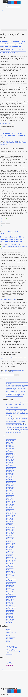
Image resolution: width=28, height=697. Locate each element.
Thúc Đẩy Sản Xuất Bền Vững (13, 651)
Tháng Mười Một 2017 (11, 501)
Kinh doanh (8, 630)
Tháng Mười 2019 (10, 484)
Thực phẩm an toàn (10, 637)
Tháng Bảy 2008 (9, 613)
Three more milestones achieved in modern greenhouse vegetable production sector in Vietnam (13, 239)
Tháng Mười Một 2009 (11, 596)
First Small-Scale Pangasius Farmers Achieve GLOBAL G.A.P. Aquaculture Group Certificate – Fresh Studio (17, 410)
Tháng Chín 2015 (10, 530)
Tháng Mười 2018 (10, 493)
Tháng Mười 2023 (10, 456)
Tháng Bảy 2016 (9, 519)
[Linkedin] (19, 2)
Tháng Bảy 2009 (9, 600)
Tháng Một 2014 (9, 557)
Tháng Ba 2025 (9, 443)
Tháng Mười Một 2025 (11, 439)
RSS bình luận (9, 663)
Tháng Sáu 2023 (9, 460)
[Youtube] (15, 2)
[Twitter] (12, 2)
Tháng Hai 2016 (9, 524)
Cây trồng (8, 633)
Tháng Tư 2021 (9, 477)
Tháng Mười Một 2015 (11, 527)
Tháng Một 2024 (9, 453)
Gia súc (7, 640)
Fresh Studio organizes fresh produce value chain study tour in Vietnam (12, 135)
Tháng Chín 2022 (10, 470)
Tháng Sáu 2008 (9, 614)
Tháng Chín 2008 (10, 611)
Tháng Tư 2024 (9, 450)
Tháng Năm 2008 (10, 616)
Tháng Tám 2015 (10, 532)
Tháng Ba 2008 (9, 617)
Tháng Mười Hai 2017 (11, 499)
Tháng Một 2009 (9, 605)
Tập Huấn (8, 652)
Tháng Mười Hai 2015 (11, 526)
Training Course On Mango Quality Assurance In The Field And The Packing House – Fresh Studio (17, 404)
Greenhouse (14, 370)
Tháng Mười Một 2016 (11, 515)
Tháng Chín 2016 (10, 518)
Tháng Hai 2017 (9, 512)
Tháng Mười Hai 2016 (11, 513)
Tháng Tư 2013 (9, 569)
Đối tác (7, 643)
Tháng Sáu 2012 (9, 574)
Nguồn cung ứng (10, 649)
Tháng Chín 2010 (10, 585)
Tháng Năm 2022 (10, 473)
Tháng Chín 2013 (10, 563)
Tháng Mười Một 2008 (11, 608)
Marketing (8, 641)
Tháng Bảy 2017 (9, 505)
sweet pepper (20, 370)
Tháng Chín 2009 (10, 597)
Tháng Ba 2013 (9, 571)
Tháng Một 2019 (9, 491)
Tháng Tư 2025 (9, 442)
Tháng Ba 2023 (9, 463)
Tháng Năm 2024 (10, 448)
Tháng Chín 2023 (10, 457)
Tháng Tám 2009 (10, 599)
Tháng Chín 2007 (10, 619)
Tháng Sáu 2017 (9, 507)
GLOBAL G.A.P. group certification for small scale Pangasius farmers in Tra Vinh (17, 414)
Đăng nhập (8, 660)
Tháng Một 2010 (9, 594)
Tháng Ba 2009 (9, 602)
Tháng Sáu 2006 (9, 622)
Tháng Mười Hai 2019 (11, 481)
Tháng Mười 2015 (10, 529)
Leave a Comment (8, 371)
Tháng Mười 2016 (10, 516)
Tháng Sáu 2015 (9, 535)
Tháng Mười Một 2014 (11, 543)
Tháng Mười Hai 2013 (11, 558)
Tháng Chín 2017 (10, 504)
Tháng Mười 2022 (10, 468)
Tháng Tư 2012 (9, 577)
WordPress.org (9, 665)
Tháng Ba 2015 (9, 540)
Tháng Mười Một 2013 (11, 560)
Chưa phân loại (9, 654)
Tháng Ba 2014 (9, 554)
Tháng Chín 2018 (10, 495)
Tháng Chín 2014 (10, 546)
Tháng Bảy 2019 (9, 485)
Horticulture (18, 231)
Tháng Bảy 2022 (9, 471)
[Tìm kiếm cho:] (7, 375)
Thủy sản (8, 629)
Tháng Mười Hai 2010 (11, 582)
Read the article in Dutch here (7, 123)
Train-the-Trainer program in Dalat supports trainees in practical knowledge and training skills (12, 44)
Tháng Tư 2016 (9, 523)
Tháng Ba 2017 (9, 510)
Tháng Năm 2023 (10, 462)
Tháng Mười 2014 (10, 544)
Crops (6, 231)
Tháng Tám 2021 (10, 476)
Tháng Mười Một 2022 (11, 467)
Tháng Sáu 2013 (9, 568)
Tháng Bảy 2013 (9, 566)
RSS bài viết (9, 662)
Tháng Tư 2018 (9, 498)
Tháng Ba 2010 (9, 593)
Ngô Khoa (21, 49)
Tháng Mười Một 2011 (11, 579)
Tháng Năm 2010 (10, 589)
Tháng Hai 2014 (9, 555)
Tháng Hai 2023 (9, 465)
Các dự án (8, 644)
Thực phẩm (8, 635)
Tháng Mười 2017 (10, 502)
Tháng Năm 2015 (10, 537)
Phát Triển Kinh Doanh (11, 632)
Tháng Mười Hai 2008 (11, 606)
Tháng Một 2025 (9, 445)
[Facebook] (9, 2)
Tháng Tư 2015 (9, 538)
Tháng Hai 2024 (9, 451)
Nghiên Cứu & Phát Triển (11, 647)
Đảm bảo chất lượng (10, 646)
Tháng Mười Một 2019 (11, 482)
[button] (14, 30)
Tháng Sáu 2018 (9, 496)
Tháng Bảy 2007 (9, 620)
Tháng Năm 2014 (10, 551)
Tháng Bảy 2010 (9, 586)
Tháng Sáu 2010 (9, 588)
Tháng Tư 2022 (9, 474)
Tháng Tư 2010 (9, 591)
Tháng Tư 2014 (9, 552)
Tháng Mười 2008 (10, 610)
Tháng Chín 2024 (10, 446)
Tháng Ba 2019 (9, 488)
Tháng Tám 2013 (10, 565)
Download (20, 299)
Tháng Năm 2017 (10, 509)
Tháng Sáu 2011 (9, 580)
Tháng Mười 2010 (10, 583)
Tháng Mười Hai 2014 (11, 541)
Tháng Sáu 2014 (9, 549)
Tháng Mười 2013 (10, 561)
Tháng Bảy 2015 (9, 533)
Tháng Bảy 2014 (9, 547)
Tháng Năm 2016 (10, 521)
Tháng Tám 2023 (10, 459)
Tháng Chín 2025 (10, 440)
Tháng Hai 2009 (9, 603)
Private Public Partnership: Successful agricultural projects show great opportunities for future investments (17, 431)
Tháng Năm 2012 (10, 575)
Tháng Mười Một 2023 (11, 454)
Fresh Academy (8, 129)
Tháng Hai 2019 (9, 490)
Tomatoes (2, 371)
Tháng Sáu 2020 (9, 479)
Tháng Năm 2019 (10, 487)
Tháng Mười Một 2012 (11, 572)
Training (14, 129)
